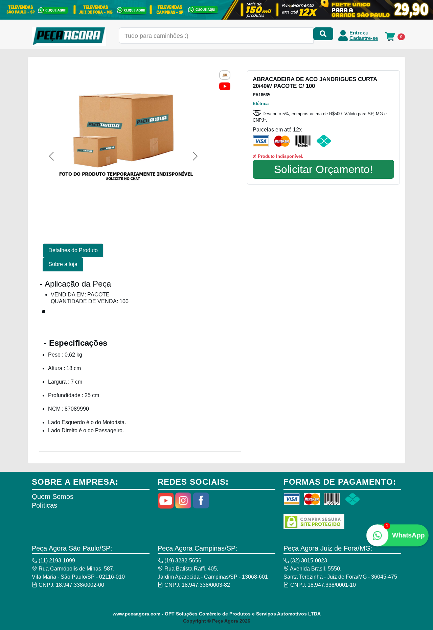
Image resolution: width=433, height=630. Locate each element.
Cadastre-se (363, 38)
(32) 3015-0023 (308, 560)
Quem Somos (52, 496)
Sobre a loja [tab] (62, 264)
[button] (51, 156)
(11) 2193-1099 (56, 560)
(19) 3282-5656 (182, 560)
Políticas (44, 505)
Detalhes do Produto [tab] (73, 250)
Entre (355, 32)
